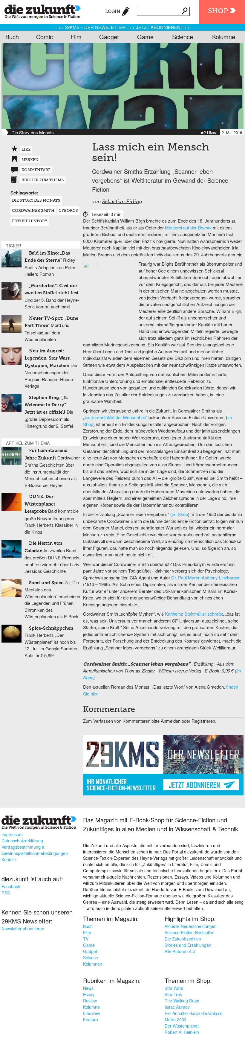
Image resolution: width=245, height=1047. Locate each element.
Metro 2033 (175, 1019)
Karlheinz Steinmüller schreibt (194, 614)
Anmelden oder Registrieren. (188, 721)
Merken (30, 160)
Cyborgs (68, 211)
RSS (5, 893)
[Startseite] (40, 10)
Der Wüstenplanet (182, 1026)
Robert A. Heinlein (182, 1032)
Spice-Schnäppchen (51, 628)
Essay (88, 994)
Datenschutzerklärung (22, 841)
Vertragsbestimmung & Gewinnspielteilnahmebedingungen (34, 850)
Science (182, 36)
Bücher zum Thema (43, 180)
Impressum (12, 834)
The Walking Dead (182, 1001)
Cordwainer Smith (33, 211)
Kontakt (8, 859)
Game (145, 36)
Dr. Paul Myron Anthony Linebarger (205, 577)
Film (76, 36)
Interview (91, 1013)
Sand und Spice (46, 583)
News (88, 988)
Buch (12, 36)
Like (26, 150)
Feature (90, 1019)
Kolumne (223, 36)
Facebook (10, 886)
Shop (218, 11)
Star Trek (173, 994)
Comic (44, 36)
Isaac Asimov (177, 1007)
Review (90, 1001)
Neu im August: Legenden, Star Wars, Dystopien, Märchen (47, 358)
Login (112, 11)
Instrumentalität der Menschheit (115, 417)
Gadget (109, 36)
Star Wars (174, 988)
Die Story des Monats (36, 201)
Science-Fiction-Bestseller (189, 932)
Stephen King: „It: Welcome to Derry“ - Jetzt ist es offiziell (46, 405)
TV (85, 939)
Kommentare (36, 170)
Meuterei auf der (188, 227)
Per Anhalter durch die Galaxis (193, 1013)
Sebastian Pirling (122, 202)
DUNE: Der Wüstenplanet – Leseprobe (42, 504)
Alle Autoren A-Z (180, 951)
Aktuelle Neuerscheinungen (191, 926)
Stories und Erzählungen (188, 945)
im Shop (180, 514)
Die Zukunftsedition (183, 939)
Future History (29, 221)
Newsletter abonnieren (22, 929)
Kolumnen (92, 964)
